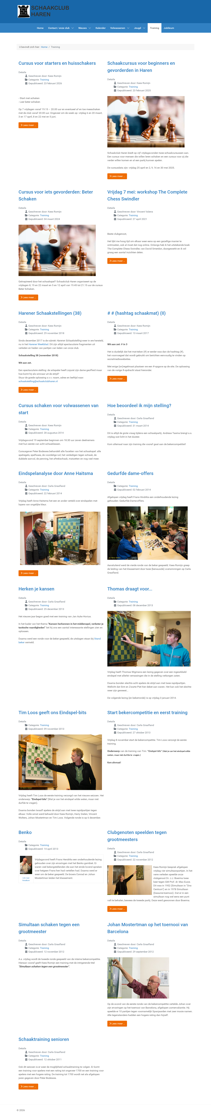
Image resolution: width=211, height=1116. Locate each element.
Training (44, 79)
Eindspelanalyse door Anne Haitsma (56, 473)
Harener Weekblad (38, 344)
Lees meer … (29, 125)
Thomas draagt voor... (129, 589)
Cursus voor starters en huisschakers (57, 63)
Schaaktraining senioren (44, 1039)
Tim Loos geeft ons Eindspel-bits (52, 712)
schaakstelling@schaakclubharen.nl (38, 381)
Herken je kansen (36, 589)
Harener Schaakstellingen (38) (50, 313)
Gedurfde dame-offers (130, 473)
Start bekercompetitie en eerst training (147, 712)
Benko (25, 832)
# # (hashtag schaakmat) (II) (136, 313)
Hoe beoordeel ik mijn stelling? (139, 405)
